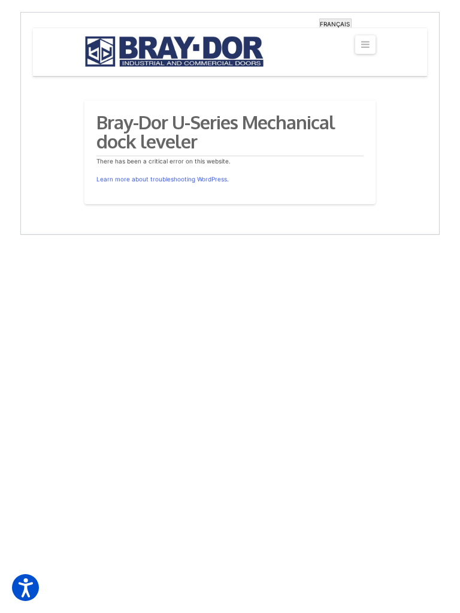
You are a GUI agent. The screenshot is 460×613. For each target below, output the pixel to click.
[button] (25, 587)
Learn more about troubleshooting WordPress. (162, 179)
